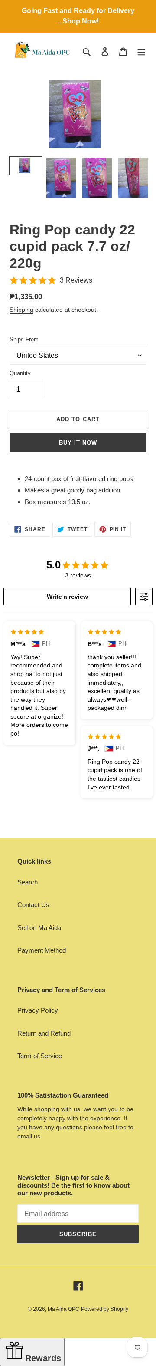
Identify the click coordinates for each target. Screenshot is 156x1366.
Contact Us (33, 904)
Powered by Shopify (104, 1309)
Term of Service (39, 1055)
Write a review (67, 596)
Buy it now (78, 442)
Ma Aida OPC (63, 1309)
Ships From (24, 339)
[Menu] (141, 51)
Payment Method (41, 950)
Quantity (20, 373)
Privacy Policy (37, 1010)
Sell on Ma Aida (39, 927)
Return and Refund (44, 1033)
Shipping (21, 309)
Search (27, 882)
